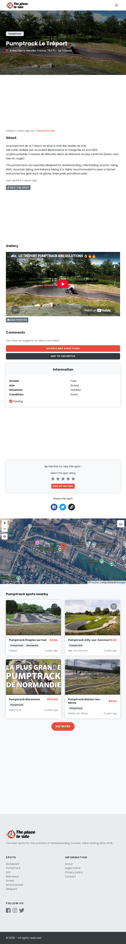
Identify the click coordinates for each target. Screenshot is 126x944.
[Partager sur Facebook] (54, 507)
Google (120, 582)
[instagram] (14, 911)
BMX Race (12, 876)
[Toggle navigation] (116, 5)
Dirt (8, 872)
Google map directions (63, 348)
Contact (70, 876)
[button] (63, 547)
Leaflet (95, 582)
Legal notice (73, 868)
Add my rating (63, 486)
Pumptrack (13, 868)
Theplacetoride (45, 131)
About (69, 864)
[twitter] (21, 911)
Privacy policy (74, 872)
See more (63, 726)
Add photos (18, 319)
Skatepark (12, 864)
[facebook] (8, 911)
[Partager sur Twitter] (62, 507)
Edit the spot (19, 187)
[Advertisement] (63, 102)
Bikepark (11, 889)
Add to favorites (63, 356)
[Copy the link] (71, 507)
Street (10, 881)
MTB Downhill (14, 885)
